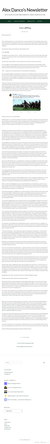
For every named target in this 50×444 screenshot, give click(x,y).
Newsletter (31, 21)
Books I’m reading (19, 21)
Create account (7, 422)
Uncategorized (25, 337)
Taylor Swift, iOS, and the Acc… (23, 395)
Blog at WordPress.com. (25, 439)
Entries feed (6, 425)
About (9, 21)
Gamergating (7, 87)
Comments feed (7, 427)
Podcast (39, 21)
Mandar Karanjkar (11, 395)
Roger (9, 383)
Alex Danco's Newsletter (25, 9)
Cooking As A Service (16, 383)
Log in (5, 423)
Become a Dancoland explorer (13, 328)
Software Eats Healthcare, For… (25, 399)
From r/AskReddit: (5, 52)
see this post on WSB (10, 310)
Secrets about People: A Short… (17, 391)
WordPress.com (7, 428)
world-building (5, 171)
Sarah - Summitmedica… (13, 399)
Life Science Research (8, 372)
